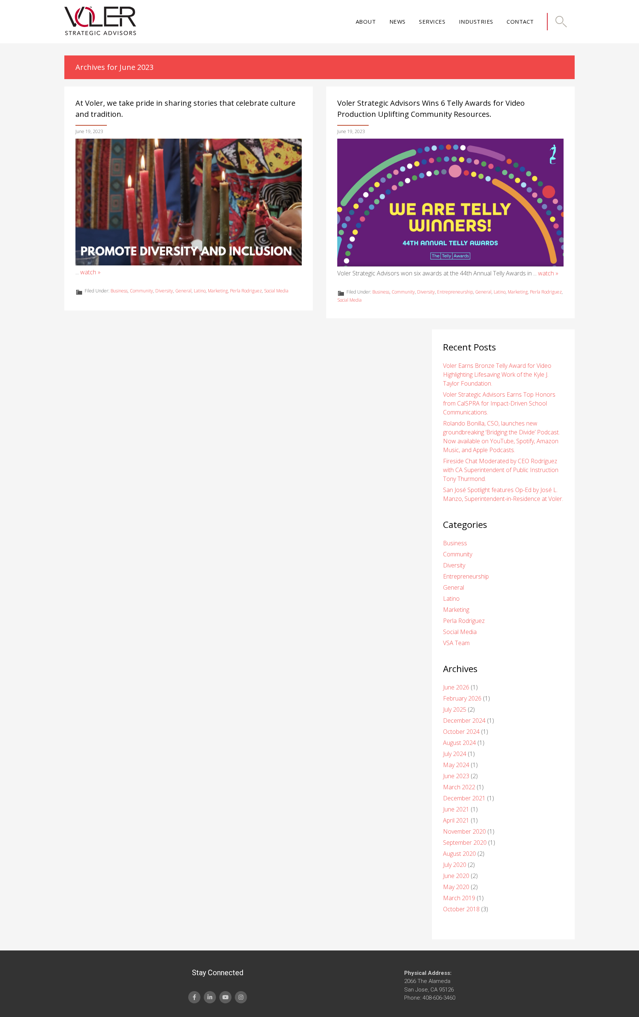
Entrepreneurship (455, 292)
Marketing (218, 291)
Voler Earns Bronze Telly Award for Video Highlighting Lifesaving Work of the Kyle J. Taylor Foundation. (497, 374)
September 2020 (465, 842)
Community (141, 291)
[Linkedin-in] (210, 997)
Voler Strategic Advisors (100, 21)
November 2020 (464, 831)
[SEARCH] (561, 21)
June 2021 (456, 809)
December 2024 (464, 720)
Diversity (164, 291)
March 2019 (459, 898)
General (183, 291)
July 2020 (454, 865)
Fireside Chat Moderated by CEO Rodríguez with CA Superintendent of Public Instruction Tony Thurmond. (500, 470)
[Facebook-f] (194, 997)
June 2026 (456, 687)
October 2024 (461, 732)
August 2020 (459, 854)
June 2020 (456, 876)
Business (119, 291)
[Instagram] (241, 997)
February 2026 (462, 698)
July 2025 (454, 709)
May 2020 (456, 887)
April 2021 (456, 820)
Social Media (276, 291)
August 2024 (459, 743)
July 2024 (454, 754)
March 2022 (459, 787)
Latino (200, 291)
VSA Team (456, 643)
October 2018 (461, 909)
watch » (90, 272)
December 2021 (464, 798)
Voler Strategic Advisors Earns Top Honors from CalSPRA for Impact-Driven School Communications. (499, 403)
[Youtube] (225, 997)
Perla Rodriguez (246, 291)
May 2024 (456, 765)
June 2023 (456, 776)
